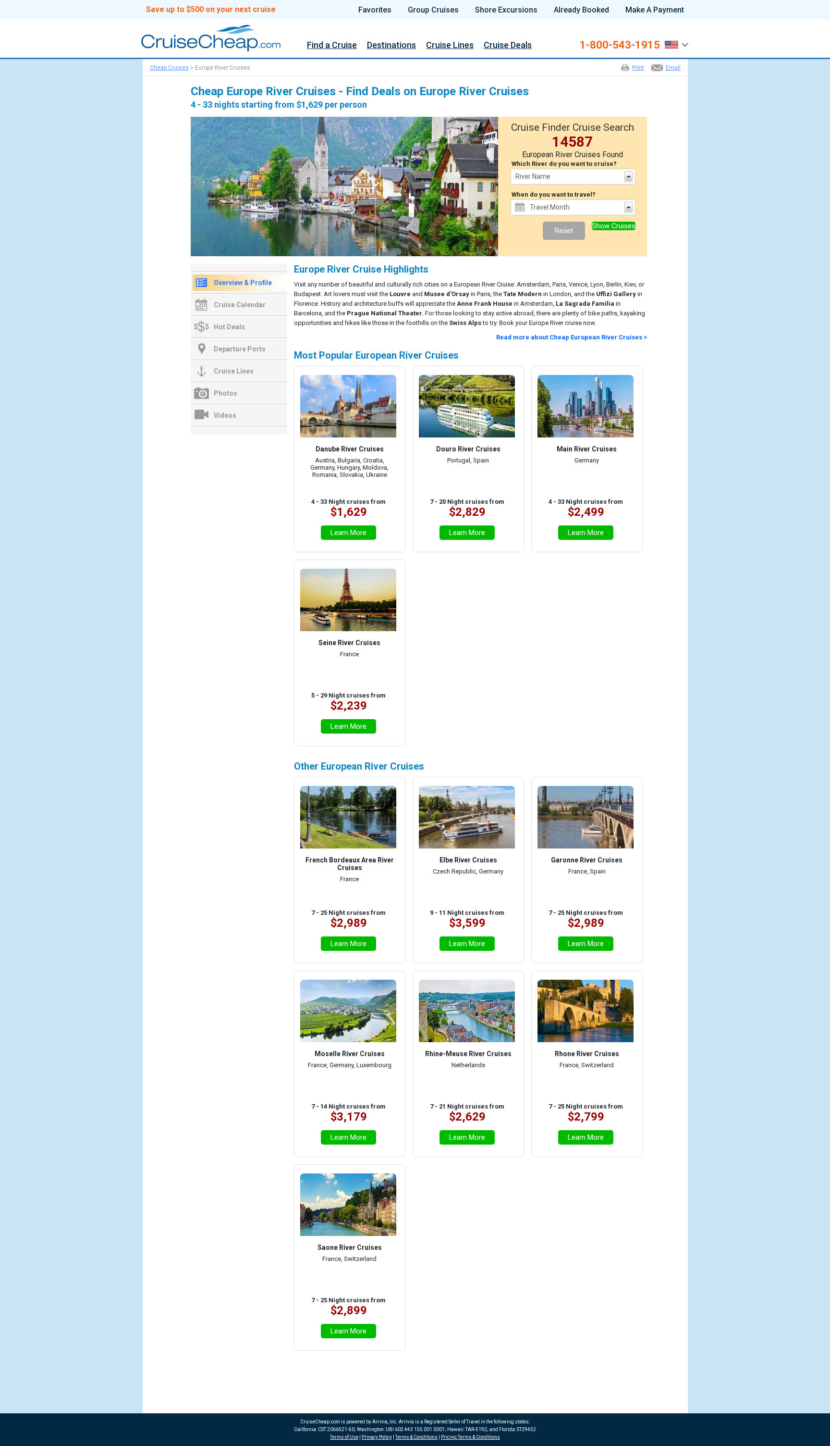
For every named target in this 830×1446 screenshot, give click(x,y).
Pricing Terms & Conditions (470, 1437)
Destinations (391, 45)
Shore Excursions (506, 10)
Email (673, 67)
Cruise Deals (508, 45)
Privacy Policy (377, 1437)
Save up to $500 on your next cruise (211, 9)
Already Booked (581, 10)
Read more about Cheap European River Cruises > (571, 337)
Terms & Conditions (416, 1437)
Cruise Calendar (240, 305)
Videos (225, 415)
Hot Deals (229, 327)
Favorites (374, 10)
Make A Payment (654, 10)
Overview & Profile (243, 283)
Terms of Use (344, 1437)
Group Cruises (433, 10)
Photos (225, 393)
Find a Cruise (332, 45)
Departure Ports (240, 349)
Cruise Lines (450, 45)
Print (638, 67)
